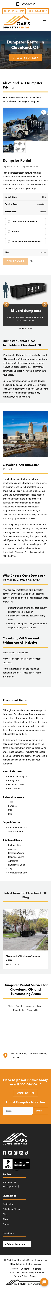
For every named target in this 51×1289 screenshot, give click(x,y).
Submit (40, 1110)
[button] (43, 112)
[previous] (6, 304)
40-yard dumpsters (31, 328)
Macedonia (18, 1010)
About (5, 1219)
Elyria (10, 1006)
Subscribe (25, 1268)
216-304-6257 (9, 556)
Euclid (19, 1006)
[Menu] (44, 21)
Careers (33, 1276)
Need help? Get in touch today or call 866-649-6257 (25, 1082)
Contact (6, 1224)
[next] (45, 304)
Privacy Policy (20, 1276)
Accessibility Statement (33, 1272)
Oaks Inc (14, 1268)
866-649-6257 (9, 1182)
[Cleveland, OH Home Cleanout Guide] (25, 929)
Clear (32, 261)
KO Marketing (15, 1264)
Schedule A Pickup (12, 1209)
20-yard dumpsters (25, 328)
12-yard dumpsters (20, 328)
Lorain (40, 1006)
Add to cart (15, 261)
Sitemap (37, 1268)
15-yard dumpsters (23, 328)
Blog (5, 1214)
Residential (8, 1204)
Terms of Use (13, 1272)
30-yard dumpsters (28, 328)
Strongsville (32, 1010)
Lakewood (29, 1006)
